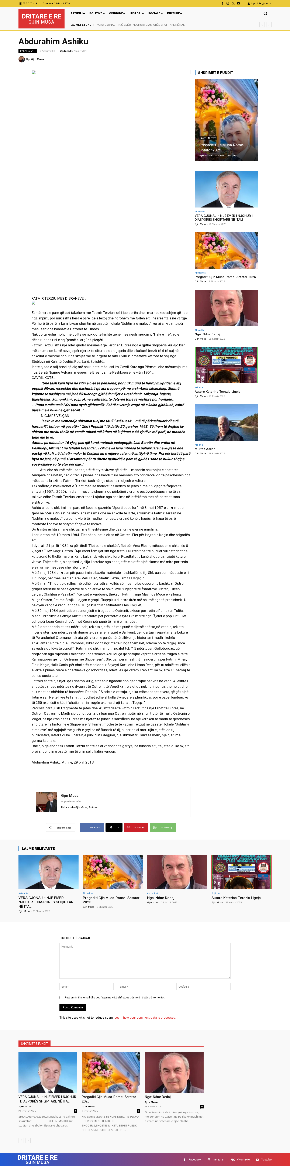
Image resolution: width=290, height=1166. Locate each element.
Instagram (219, 1159)
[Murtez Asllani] (226, 422)
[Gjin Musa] (22, 59)
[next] (269, 24)
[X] (233, 3)
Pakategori (27, 50)
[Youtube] (238, 3)
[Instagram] (227, 3)
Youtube (266, 1159)
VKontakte (243, 1159)
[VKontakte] (233, 1159)
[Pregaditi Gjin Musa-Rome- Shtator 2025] (226, 250)
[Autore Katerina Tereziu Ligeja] (226, 365)
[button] (265, 13)
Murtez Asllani (205, 449)
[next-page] (28, 1140)
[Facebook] (222, 3)
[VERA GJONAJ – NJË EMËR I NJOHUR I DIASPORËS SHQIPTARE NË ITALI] (226, 189)
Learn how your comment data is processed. (145, 1017)
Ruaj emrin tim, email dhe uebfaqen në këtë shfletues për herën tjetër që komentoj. (115, 997)
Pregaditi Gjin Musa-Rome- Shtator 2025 (125, 24)
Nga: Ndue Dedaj (213, 150)
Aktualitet (208, 143)
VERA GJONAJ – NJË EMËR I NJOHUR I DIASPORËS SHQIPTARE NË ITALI (224, 218)
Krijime (199, 387)
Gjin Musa (37, 59)
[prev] (262, 24)
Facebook (195, 1159)
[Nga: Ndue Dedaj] (226, 120)
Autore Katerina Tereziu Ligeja (218, 392)
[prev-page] (21, 1140)
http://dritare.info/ (71, 801)
